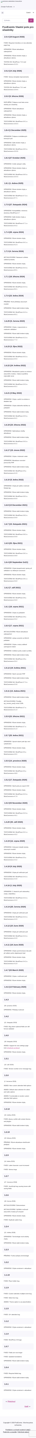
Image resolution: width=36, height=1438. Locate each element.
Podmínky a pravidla (9, 1432)
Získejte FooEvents (6, 6)
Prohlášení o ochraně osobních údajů (18, 1430)
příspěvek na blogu (13, 1048)
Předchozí (11, 1401)
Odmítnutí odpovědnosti (25, 1432)
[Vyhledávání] (31, 20)
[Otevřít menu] (2, 12)
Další (26, 1406)
